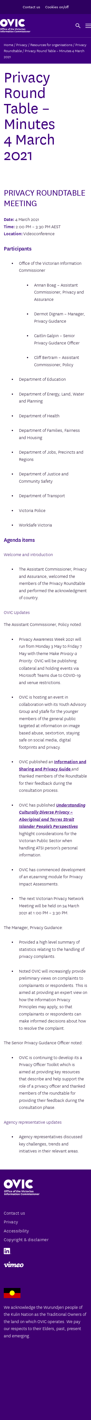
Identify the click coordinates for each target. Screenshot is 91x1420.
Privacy (11, 1221)
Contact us (31, 7)
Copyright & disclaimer (26, 1239)
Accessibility (16, 1230)
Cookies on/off (57, 7)
